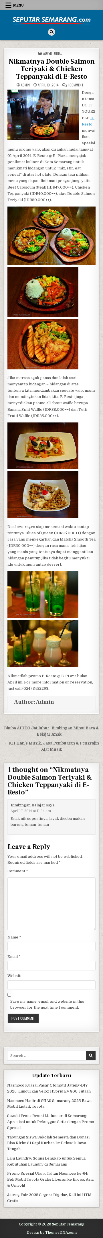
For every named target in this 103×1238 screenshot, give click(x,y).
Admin (25, 85)
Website (15, 976)
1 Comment (76, 85)
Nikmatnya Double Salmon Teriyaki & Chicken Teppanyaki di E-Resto (52, 69)
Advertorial (52, 53)
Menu (18, 5)
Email (14, 956)
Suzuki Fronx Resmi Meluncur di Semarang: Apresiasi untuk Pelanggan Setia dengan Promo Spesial (50, 1122)
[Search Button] (51, 32)
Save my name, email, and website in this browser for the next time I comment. (47, 1004)
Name (14, 937)
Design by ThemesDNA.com (52, 1233)
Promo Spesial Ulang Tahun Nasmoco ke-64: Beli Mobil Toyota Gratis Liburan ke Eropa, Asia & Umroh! (50, 1179)
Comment (17, 871)
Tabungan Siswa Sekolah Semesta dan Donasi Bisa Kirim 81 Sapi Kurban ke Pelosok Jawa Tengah (48, 1143)
